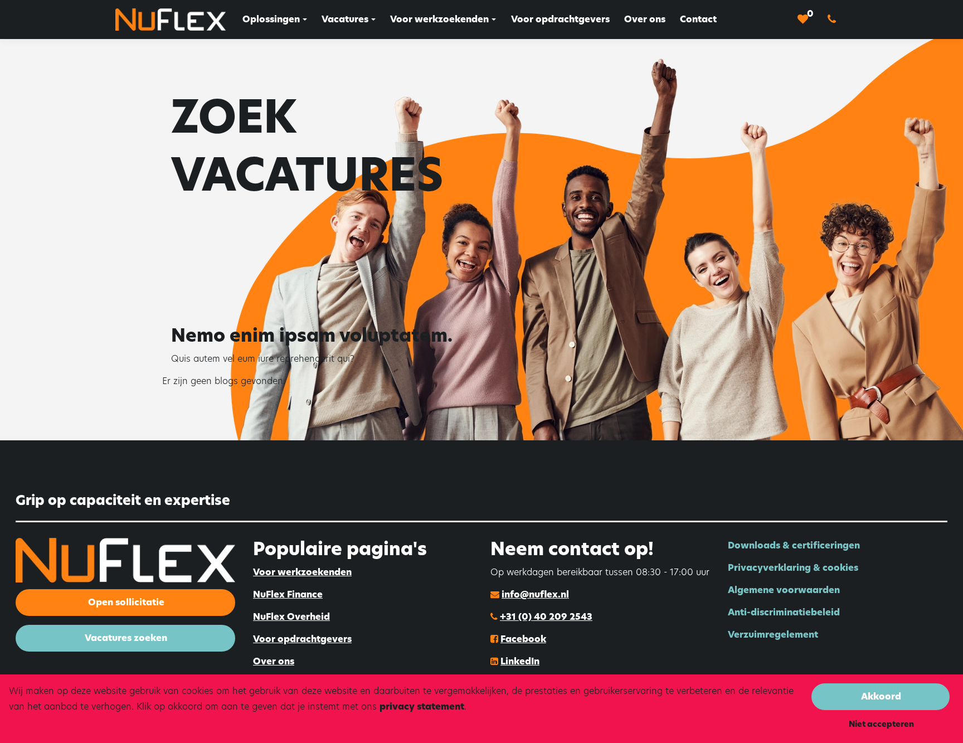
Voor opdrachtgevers (302, 639)
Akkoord (881, 696)
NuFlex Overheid (291, 616)
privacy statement (422, 706)
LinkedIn (519, 661)
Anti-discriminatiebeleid (784, 612)
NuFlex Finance (288, 594)
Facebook (523, 639)
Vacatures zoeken (126, 638)
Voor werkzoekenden (302, 572)
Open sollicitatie (126, 602)
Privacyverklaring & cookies (793, 567)
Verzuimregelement (773, 634)
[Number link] (834, 19)
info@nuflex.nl (535, 594)
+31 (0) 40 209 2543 (546, 616)
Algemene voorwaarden (784, 590)
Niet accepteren (881, 724)
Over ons (273, 661)
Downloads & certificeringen (794, 545)
